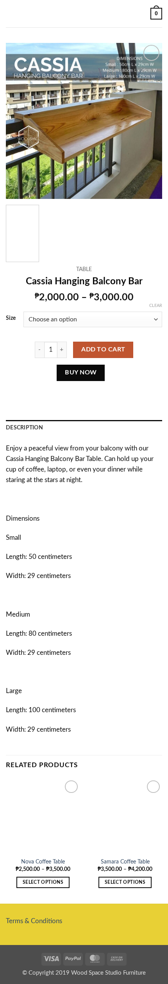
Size (11, 318)
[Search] (142, 13)
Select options (43, 882)
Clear (155, 305)
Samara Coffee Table (125, 862)
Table (84, 269)
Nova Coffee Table (43, 862)
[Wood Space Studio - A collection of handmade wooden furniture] (84, 14)
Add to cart (103, 349)
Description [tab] (24, 428)
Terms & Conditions (34, 921)
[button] (11, 14)
